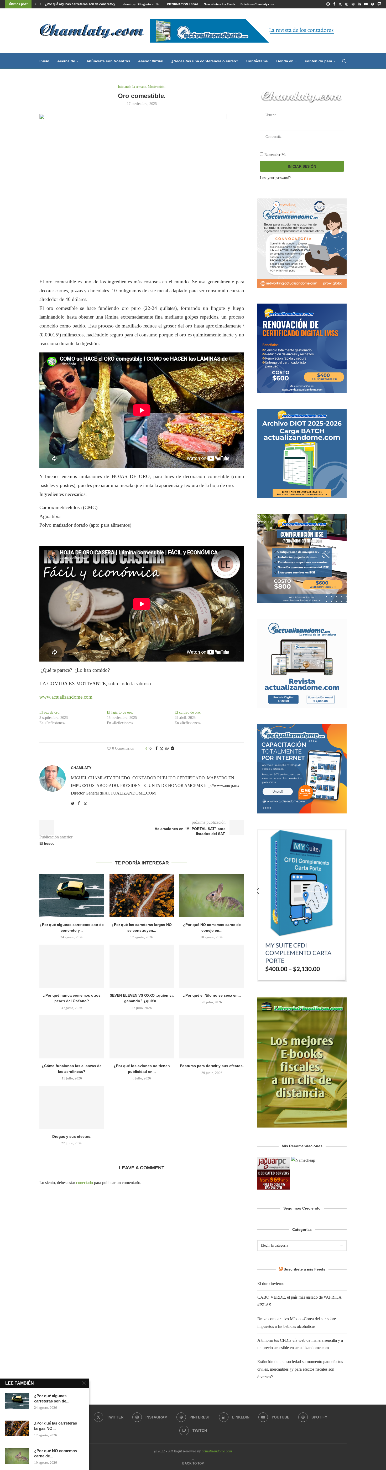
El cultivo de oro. (188, 712)
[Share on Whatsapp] (167, 748)
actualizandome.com (217, 1451)
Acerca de (66, 61)
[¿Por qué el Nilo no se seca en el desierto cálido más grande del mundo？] (211, 966)
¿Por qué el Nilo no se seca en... (212, 995)
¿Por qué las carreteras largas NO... (55, 1426)
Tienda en (285, 61)
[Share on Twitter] (161, 748)
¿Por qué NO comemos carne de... (55, 1453)
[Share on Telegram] (172, 748)
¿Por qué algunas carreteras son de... (51, 1398)
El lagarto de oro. (120, 712)
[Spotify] (372, 4)
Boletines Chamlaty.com (257, 4)
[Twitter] (340, 4)
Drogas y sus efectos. (71, 1136)
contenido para (318, 61)
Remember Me (274, 155)
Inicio (44, 61)
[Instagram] (346, 4)
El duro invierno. (271, 1283)
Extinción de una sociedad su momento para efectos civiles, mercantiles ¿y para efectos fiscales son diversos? (300, 1369)
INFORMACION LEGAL (183, 4)
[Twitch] (379, 4)
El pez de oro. (49, 712)
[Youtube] (366, 4)
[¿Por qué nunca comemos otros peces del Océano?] (71, 966)
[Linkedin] (359, 4)
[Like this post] (150, 748)
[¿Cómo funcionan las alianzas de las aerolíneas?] (71, 1036)
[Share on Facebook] (156, 748)
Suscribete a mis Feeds (304, 1269)
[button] (36, 4)
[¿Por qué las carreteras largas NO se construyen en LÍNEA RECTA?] (141, 895)
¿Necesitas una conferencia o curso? (204, 61)
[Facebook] (334, 4)
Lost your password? (275, 178)
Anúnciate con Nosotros (108, 61)
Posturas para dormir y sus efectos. (212, 1066)
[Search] (344, 61)
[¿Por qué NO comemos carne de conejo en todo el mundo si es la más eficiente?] (211, 895)
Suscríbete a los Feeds (219, 4)
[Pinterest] (353, 4)
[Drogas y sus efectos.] (71, 1107)
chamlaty (81, 768)
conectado (84, 1182)
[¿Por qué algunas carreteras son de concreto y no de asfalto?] (71, 895)
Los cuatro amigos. (59, 4)
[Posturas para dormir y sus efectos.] (211, 1036)
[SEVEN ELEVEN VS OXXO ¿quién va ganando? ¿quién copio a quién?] (141, 966)
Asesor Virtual (150, 61)
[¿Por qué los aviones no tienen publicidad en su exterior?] (141, 1036)
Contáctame (257, 61)
